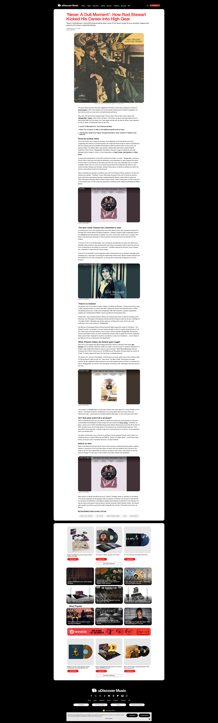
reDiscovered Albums (113, 516)
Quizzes (123, 5)
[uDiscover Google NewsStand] (122, 696)
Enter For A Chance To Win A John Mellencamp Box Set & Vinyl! (101, 129)
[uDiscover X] (96, 696)
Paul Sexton (71, 29)
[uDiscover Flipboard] (118, 696)
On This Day (100, 516)
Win (129, 5)
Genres (109, 5)
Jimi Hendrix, (127, 152)
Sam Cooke (118, 152)
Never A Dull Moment (86, 516)
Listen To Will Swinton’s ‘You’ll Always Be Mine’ (95, 126)
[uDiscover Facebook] (91, 696)
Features (95, 5)
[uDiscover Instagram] (100, 696)
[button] (80, 543)
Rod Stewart (82, 110)
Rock (124, 516)
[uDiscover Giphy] (127, 696)
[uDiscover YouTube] (109, 696)
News (89, 5)
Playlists (116, 5)
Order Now (73, 559)
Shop (83, 5)
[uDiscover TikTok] (104, 696)
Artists (103, 5)
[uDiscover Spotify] (113, 696)
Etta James (124, 422)
